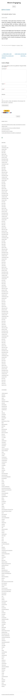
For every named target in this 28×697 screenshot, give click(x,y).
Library (3, 555)
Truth (3, 674)
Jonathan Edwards (5, 543)
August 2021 (4, 219)
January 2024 (4, 173)
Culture (3, 468)
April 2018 (4, 285)
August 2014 (4, 357)
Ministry (3, 568)
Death (3, 471)
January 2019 (4, 270)
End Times (4, 494)
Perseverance (4, 588)
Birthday (3, 426)
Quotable (4, 624)
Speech (3, 653)
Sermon (3, 643)
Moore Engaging (14, 3)
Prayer (3, 606)
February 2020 (4, 249)
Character (4, 442)
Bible (3, 422)
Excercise (4, 503)
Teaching (3, 661)
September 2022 (5, 198)
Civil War (3, 453)
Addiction (3, 396)
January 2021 (4, 231)
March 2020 (4, 247)
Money (3, 575)
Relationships (4, 632)
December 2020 (5, 232)
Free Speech (4, 514)
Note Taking (4, 584)
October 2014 (4, 354)
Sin (2, 648)
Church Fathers (5, 450)
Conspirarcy (4, 457)
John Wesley (4, 542)
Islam (3, 539)
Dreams (3, 484)
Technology (4, 663)
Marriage (3, 560)
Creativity (4, 465)
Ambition (3, 399)
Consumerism (4, 458)
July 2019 (3, 260)
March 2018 (4, 286)
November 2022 (5, 195)
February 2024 (4, 172)
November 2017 (5, 293)
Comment (4, 68)
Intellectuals (4, 534)
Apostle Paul (4, 406)
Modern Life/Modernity (6, 573)
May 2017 (4, 303)
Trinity (3, 673)
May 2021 (4, 224)
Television (4, 665)
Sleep (3, 650)
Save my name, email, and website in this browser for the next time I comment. (13, 101)
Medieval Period (5, 565)
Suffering (3, 660)
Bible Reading (4, 424)
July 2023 (3, 182)
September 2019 (5, 257)
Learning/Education (6, 553)
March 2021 (4, 227)
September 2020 (5, 237)
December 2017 (5, 291)
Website (3, 94)
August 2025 (4, 149)
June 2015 (4, 340)
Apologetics (4, 404)
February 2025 (4, 155)
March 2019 (4, 267)
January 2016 (4, 329)
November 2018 (5, 273)
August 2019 (4, 259)
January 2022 (4, 211)
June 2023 (4, 183)
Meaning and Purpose (6, 563)
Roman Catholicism (5, 635)
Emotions (3, 491)
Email (3, 89)
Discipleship (4, 478)
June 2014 (4, 360)
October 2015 (4, 334)
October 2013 (4, 373)
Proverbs (3, 614)
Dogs (3, 480)
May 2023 (4, 185)
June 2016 (4, 321)
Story (3, 658)
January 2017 (4, 309)
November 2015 (5, 332)
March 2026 (4, 146)
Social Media (4, 652)
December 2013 (5, 370)
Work (3, 683)
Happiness (4, 522)
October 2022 (4, 196)
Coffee (3, 455)
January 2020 (4, 250)
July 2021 (3, 221)
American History (5, 401)
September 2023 (5, 178)
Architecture (4, 409)
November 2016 (5, 313)
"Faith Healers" (5, 393)
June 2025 (4, 150)
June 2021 (4, 223)
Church (3, 447)
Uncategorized (5, 676)
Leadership (4, 552)
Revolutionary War (5, 634)
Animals (3, 403)
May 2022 (4, 204)
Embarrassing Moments (6, 489)
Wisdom (3, 681)
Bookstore (4, 430)
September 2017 (5, 296)
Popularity (4, 602)
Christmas (4, 445)
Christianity (4, 444)
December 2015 (5, 331)
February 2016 (4, 327)
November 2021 (5, 214)
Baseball (3, 416)
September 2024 (5, 164)
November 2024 (5, 160)
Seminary (4, 640)
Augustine (4, 414)
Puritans (3, 620)
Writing (3, 686)
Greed (3, 521)
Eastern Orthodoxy (5, 486)
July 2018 (3, 280)
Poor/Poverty (4, 601)
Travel (3, 671)
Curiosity (3, 470)
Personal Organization (6, 591)
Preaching (4, 607)
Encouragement (5, 493)
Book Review (4, 429)
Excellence (4, 501)
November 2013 (5, 372)
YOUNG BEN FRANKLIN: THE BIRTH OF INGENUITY (11, 132)
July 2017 (3, 299)
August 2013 (4, 376)
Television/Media (5, 666)
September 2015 (5, 335)
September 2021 (5, 218)
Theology (3, 668)
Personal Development (6, 589)
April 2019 (4, 265)
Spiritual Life (4, 655)
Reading (13, 45)
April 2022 (4, 206)
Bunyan (3, 434)
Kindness (4, 548)
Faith (3, 504)
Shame (3, 647)
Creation (3, 463)
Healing (3, 524)
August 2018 (4, 278)
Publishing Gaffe (5, 619)
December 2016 (5, 311)
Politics (3, 599)
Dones (3, 481)
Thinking (3, 670)
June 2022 (4, 203)
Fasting (3, 507)
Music (3, 579)
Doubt (3, 483)
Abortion (3, 394)
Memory (3, 566)
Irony (3, 537)
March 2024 (4, 170)
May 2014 (4, 362)
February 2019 (4, 268)
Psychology (4, 617)
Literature (4, 557)
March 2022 (4, 208)
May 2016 (4, 322)
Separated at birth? (6, 642)
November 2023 (5, 175)
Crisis (3, 466)
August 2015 (4, 337)
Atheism (3, 412)
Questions (4, 622)
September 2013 (5, 375)
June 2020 (4, 242)
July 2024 (3, 165)
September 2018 (5, 277)
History (3, 530)
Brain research (5, 432)
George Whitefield (5, 517)
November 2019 (5, 254)
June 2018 (4, 281)
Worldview (4, 684)
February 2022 (4, 209)
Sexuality (3, 645)
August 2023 (4, 180)
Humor (3, 532)
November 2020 (5, 234)
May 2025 (4, 152)
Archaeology (4, 408)
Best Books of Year (5, 421)
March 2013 (4, 385)
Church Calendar (5, 448)
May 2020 (4, 244)
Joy (2, 545)
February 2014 (4, 367)
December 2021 (5, 213)
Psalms (3, 615)
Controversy (4, 462)
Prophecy (4, 612)
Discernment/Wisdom (6, 476)
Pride (3, 611)
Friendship (4, 516)
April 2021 (4, 226)
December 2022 (5, 193)
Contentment (4, 460)
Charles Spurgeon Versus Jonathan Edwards (11, 128)
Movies (3, 578)
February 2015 (4, 347)
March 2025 (4, 154)
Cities (3, 452)
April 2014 (4, 363)
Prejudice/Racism (5, 609)
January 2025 (4, 157)
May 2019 (4, 263)
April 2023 (4, 186)
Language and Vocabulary (7, 550)
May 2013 (4, 381)
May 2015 (4, 342)
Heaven (3, 525)
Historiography (5, 529)
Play (2, 596)
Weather (3, 679)
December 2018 (5, 272)
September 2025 (5, 147)
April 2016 (4, 324)
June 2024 (4, 167)
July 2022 (3, 201)
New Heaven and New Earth (7, 581)
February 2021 (4, 229)
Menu (14, 6)
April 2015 (4, 344)
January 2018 (4, 290)
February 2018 (4, 288)
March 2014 (4, 365)
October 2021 (4, 216)
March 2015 (4, 345)
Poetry (3, 597)
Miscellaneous (5, 570)
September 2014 (5, 355)
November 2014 (5, 352)
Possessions (4, 604)
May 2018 (4, 283)
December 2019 (5, 252)
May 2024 (4, 168)
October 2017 (4, 295)
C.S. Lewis (4, 437)
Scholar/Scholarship (6, 637)
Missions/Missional (6, 571)
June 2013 (4, 380)
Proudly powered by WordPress (8, 694)
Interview (3, 535)
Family (3, 506)
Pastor (3, 586)
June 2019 (4, 262)
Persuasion (4, 593)
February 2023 (4, 190)
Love (3, 558)
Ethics (3, 498)
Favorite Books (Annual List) (7, 509)
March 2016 (4, 326)
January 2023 (4, 191)
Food (3, 512)
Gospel (3, 519)
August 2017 (4, 298)
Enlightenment (5, 496)
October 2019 (4, 255)
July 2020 (3, 241)
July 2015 (3, 339)
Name (3, 83)
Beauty (3, 419)
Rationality (4, 627)
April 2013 (4, 383)
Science (3, 638)
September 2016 (5, 316)
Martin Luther (4, 561)
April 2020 (4, 245)
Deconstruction (5, 473)
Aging (3, 398)
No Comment (4, 583)
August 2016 (4, 317)
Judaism (3, 547)
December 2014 (5, 350)
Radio (3, 625)
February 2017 (4, 308)
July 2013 (3, 378)
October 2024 (4, 162)
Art (2, 411)
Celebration (4, 440)
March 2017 (4, 306)
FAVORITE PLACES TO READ (7, 131)
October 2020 (4, 236)
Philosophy (4, 594)
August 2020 (4, 239)
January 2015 (4, 349)
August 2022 (4, 200)
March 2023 (4, 188)
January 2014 (4, 368)
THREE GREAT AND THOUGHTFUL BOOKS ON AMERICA (7, 55)
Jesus (3, 540)
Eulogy (3, 499)
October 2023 (4, 177)
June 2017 (4, 301)
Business (3, 435)
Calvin (3, 439)
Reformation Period (6, 630)
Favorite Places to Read (6, 511)
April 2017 (4, 304)
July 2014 (3, 358)
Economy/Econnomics (6, 488)
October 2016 (4, 314)
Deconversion (4, 475)
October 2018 (4, 275)
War (2, 678)
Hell (2, 527)
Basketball (4, 417)
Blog (2, 427)
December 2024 (5, 159)
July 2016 (3, 319)
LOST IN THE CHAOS (6, 129)
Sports (3, 656)
